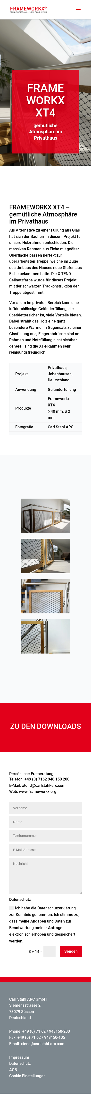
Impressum (19, 1057)
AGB (13, 1069)
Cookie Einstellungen (27, 1076)
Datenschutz (20, 1063)
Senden (71, 951)
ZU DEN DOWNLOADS (45, 726)
